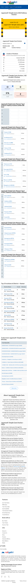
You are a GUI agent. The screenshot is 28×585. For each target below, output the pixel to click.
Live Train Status (5, 502)
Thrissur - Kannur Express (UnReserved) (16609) (12, 381)
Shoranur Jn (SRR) (8, 142)
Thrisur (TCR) (7, 148)
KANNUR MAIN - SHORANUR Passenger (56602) (12, 345)
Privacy (14, 582)
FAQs (3, 535)
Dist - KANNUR (7, 133)
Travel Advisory (5, 514)
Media (3, 542)
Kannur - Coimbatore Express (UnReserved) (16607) (12, 367)
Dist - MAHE (6, 197)
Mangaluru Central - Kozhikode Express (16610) (12, 378)
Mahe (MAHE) (7, 195)
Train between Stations (7, 510)
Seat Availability (5, 508)
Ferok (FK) (7, 217)
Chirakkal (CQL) (8, 323)
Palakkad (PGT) (8, 153)
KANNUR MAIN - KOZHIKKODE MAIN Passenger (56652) (14, 348)
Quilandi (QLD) (8, 206)
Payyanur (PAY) (8, 211)
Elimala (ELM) (8, 264)
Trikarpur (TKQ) (8, 249)
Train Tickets (11, 2)
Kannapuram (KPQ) (9, 238)
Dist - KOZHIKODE (8, 139)
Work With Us (5, 541)
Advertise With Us (6, 538)
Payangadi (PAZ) (8, 243)
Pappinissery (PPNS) (10, 259)
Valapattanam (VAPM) (9, 233)
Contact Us (4, 533)
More (9, 9)
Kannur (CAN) (7, 132)
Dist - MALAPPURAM (8, 176)
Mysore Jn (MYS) (8, 180)
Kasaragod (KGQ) (8, 169)
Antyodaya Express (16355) (7, 376)
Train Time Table (6, 506)
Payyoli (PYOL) (8, 227)
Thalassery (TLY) (8, 164)
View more (14, 388)
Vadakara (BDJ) (8, 201)
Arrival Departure (6, 512)
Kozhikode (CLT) (8, 137)
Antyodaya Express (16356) (7, 356)
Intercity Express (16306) (7, 373)
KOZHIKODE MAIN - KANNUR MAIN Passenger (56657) (13, 353)
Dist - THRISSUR (7, 149)
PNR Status (4, 504)
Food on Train (5, 524)
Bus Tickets (4, 520)
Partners (4, 537)
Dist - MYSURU (7, 181)
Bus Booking (11, 4)
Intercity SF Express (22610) (7, 384)
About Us (4, 531)
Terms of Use (23, 580)
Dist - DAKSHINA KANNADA (9, 186)
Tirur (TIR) (6, 174)
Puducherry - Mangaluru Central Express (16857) (12, 359)
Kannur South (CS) (8, 328)
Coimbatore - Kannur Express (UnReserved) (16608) (12, 362)
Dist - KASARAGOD (7, 170)
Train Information (12, 7)
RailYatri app (16, 466)
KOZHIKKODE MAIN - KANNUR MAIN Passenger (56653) (14, 351)
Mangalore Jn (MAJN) (9, 185)
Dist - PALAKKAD (7, 144)
